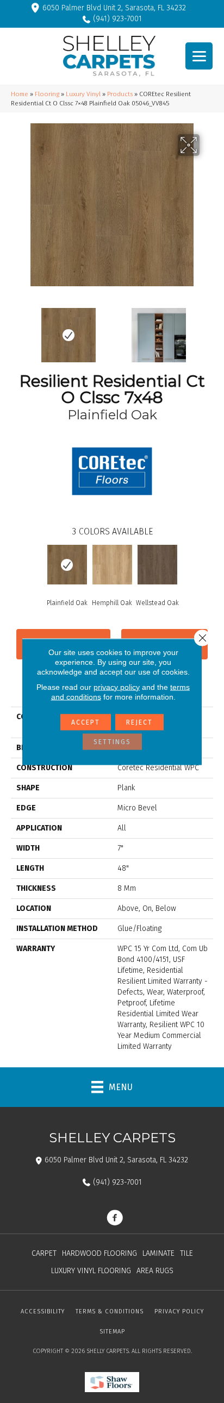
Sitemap (112, 1331)
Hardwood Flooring (99, 1253)
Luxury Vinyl (83, 94)
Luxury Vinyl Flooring (91, 1270)
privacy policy (117, 686)
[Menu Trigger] (199, 56)
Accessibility (43, 1311)
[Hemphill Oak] (112, 564)
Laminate (158, 1253)
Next (207, 329)
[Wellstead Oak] (157, 564)
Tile (186, 1253)
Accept (85, 722)
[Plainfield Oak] (67, 564)
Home (19, 94)
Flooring (47, 94)
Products (120, 94)
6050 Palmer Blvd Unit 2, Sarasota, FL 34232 (114, 7)
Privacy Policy (179, 1311)
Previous (16, 329)
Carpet (44, 1253)
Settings (112, 741)
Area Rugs (154, 1270)
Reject (139, 722)
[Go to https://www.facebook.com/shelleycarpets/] (115, 1219)
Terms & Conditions (110, 1311)
